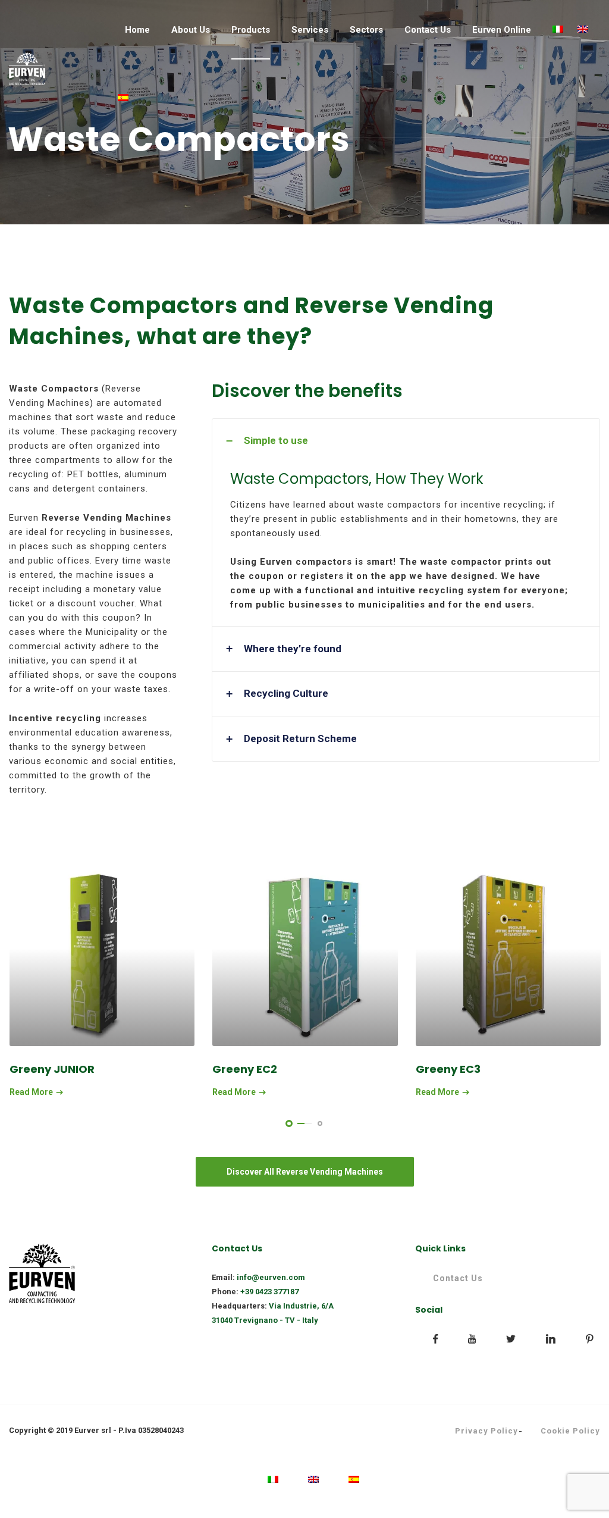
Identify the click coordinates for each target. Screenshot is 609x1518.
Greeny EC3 (448, 1069)
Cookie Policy (570, 1430)
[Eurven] (27, 68)
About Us (190, 29)
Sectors (366, 29)
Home (137, 29)
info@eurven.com (271, 1277)
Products (250, 29)
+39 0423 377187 (269, 1291)
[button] (405, 649)
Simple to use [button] (276, 440)
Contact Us (427, 29)
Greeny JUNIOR (52, 1069)
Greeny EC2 (244, 1069)
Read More (31, 1092)
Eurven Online (501, 29)
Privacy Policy (486, 1430)
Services (309, 29)
